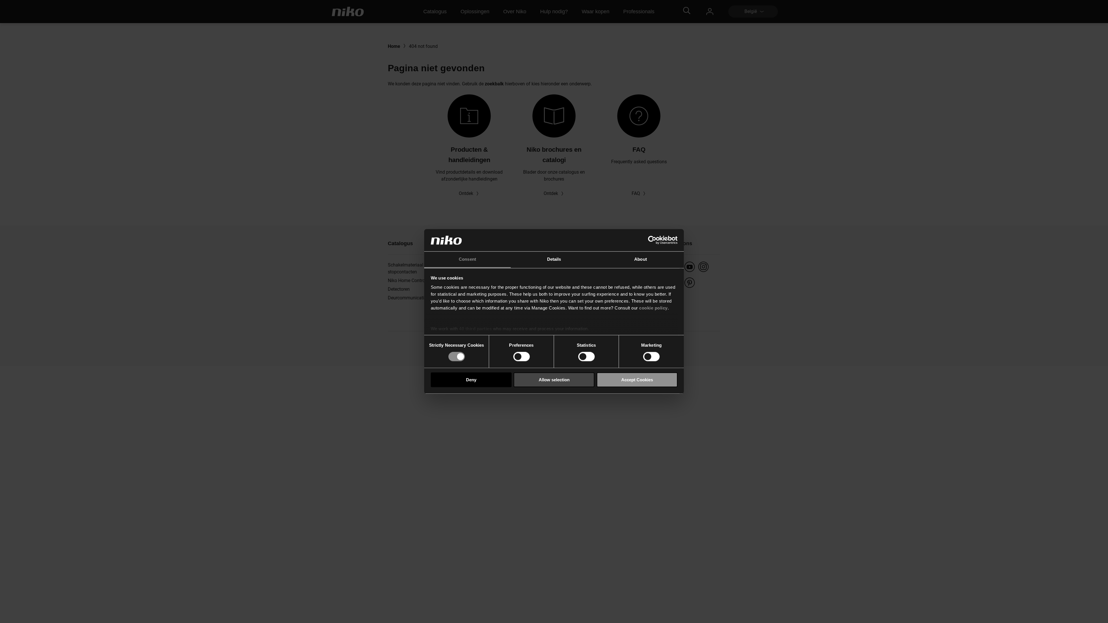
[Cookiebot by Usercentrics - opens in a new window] (652, 240)
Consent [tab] (467, 259)
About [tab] (640, 259)
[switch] (521, 356)
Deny (471, 379)
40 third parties (475, 328)
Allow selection (554, 379)
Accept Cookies (637, 379)
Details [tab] (554, 259)
